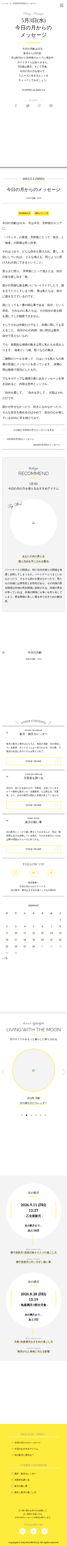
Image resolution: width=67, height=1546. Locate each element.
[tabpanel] (33, 1079)
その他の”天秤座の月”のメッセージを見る (33, 430)
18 (24, 939)
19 (33, 939)
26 (33, 946)
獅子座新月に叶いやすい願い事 (33, 1262)
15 (60, 932)
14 (51, 932)
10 (15, 932)
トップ (5, 4)
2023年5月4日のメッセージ (47, 444)
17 (15, 939)
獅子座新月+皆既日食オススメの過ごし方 (33, 1252)
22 (60, 939)
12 (33, 932)
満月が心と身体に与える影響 (33, 1351)
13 (42, 932)
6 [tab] (45, 1111)
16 (7, 939)
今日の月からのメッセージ (27, 1442)
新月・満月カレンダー (33, 734)
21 (51, 939)
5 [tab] (40, 1111)
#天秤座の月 (24, 213)
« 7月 (5, 958)
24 (15, 946)
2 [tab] (26, 1111)
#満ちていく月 (41, 213)
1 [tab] (21, 1111)
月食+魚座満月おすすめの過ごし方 (33, 1341)
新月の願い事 (33, 822)
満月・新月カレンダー (25, 1473)
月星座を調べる (33, 778)
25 (24, 946)
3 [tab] (31, 1111)
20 (42, 939)
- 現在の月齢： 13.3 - (33, 659)
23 (7, 946)
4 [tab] (35, 1111)
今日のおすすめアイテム (26, 1449)
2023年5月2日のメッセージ (19, 439)
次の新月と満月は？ (24, 1455)
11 (24, 932)
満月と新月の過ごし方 (25, 1492)
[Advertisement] (33, 137)
